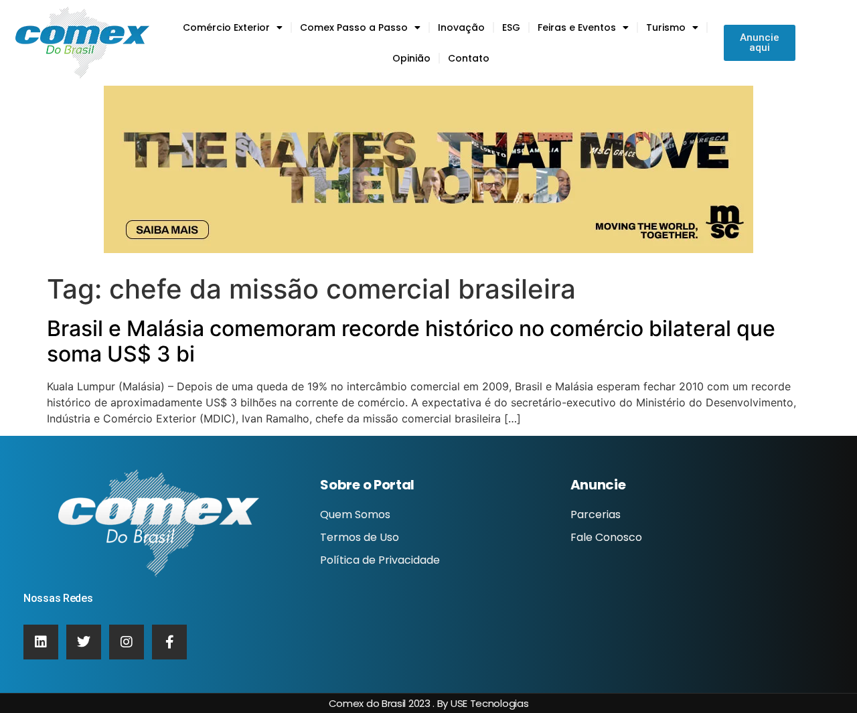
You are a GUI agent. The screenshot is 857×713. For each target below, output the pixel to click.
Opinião (411, 58)
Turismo (666, 27)
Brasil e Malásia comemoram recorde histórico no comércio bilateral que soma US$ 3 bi (411, 341)
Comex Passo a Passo (354, 27)
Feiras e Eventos (577, 27)
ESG (511, 27)
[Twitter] (83, 642)
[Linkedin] (40, 642)
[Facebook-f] (169, 642)
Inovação (461, 27)
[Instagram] (126, 642)
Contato (468, 58)
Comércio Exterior (226, 27)
